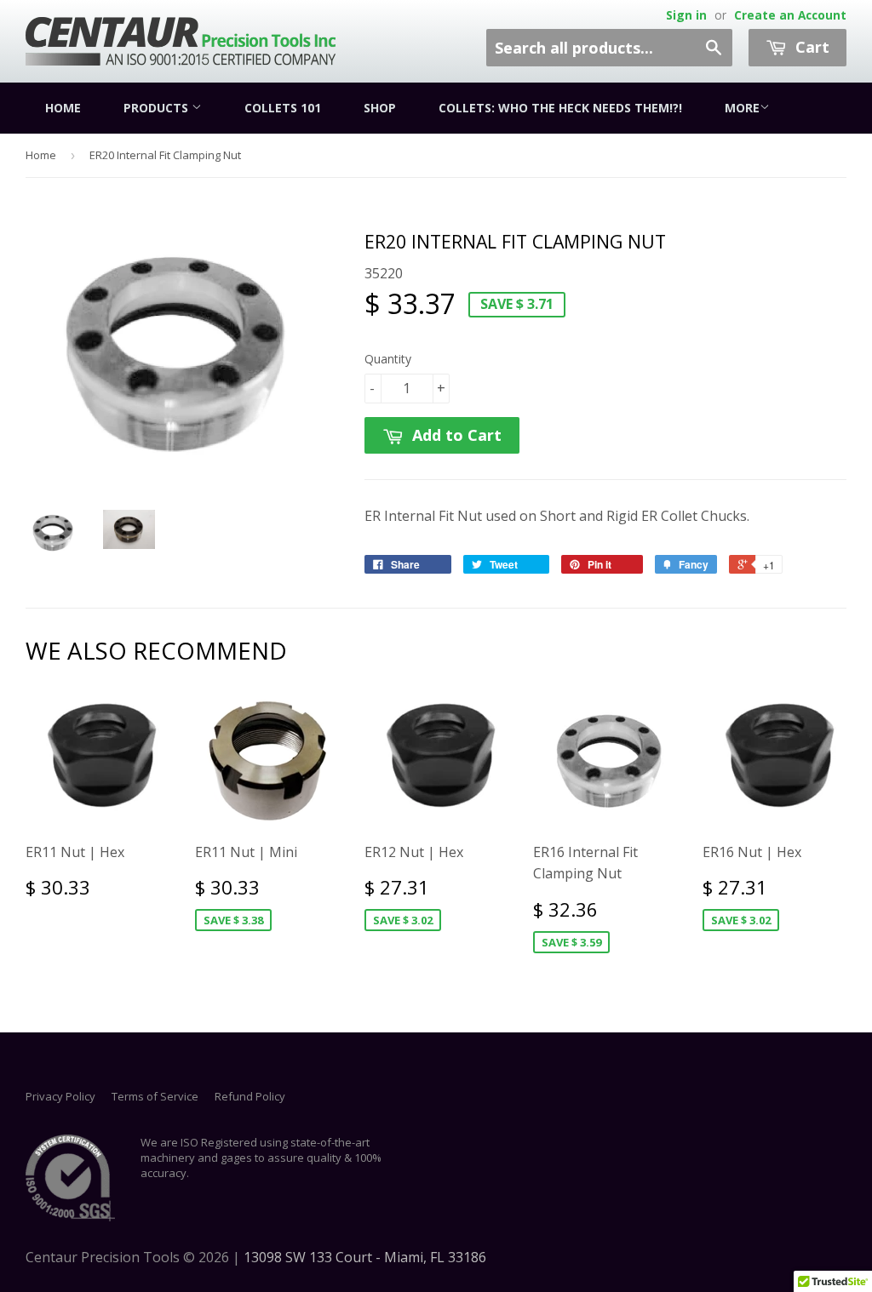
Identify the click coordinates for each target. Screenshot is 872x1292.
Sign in (686, 15)
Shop (380, 108)
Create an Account (790, 15)
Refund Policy (250, 1096)
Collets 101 (282, 108)
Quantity (387, 359)
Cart (810, 47)
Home (63, 108)
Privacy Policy (60, 1096)
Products (157, 108)
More (742, 108)
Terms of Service (155, 1096)
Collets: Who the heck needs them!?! (560, 108)
